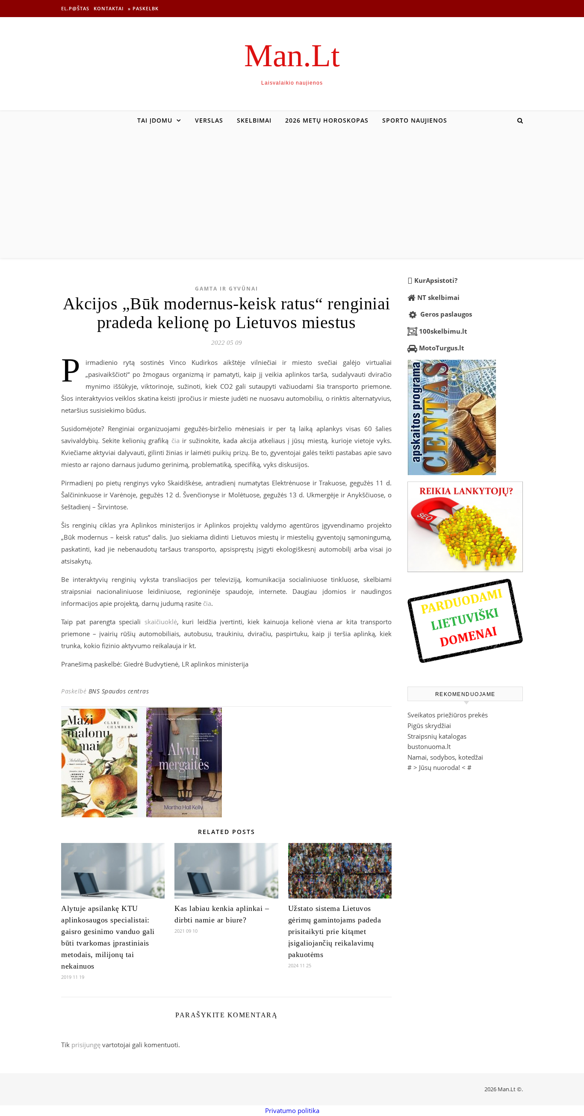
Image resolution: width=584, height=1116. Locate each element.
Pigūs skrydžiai (429, 725)
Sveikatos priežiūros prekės (447, 715)
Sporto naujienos (414, 120)
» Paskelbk (143, 8)
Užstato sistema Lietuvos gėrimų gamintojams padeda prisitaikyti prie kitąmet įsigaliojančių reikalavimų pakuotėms (334, 931)
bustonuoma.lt (429, 746)
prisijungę (85, 1044)
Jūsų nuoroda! (439, 767)
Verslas (209, 120)
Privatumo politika (292, 1110)
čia (175, 440)
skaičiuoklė (161, 621)
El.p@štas (75, 8)
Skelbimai (254, 120)
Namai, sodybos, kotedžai (445, 757)
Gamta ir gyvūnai (226, 288)
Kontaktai (109, 8)
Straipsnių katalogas (436, 736)
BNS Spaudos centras (118, 691)
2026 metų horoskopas (327, 120)
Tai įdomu (154, 120)
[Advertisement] (292, 194)
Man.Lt (292, 55)
